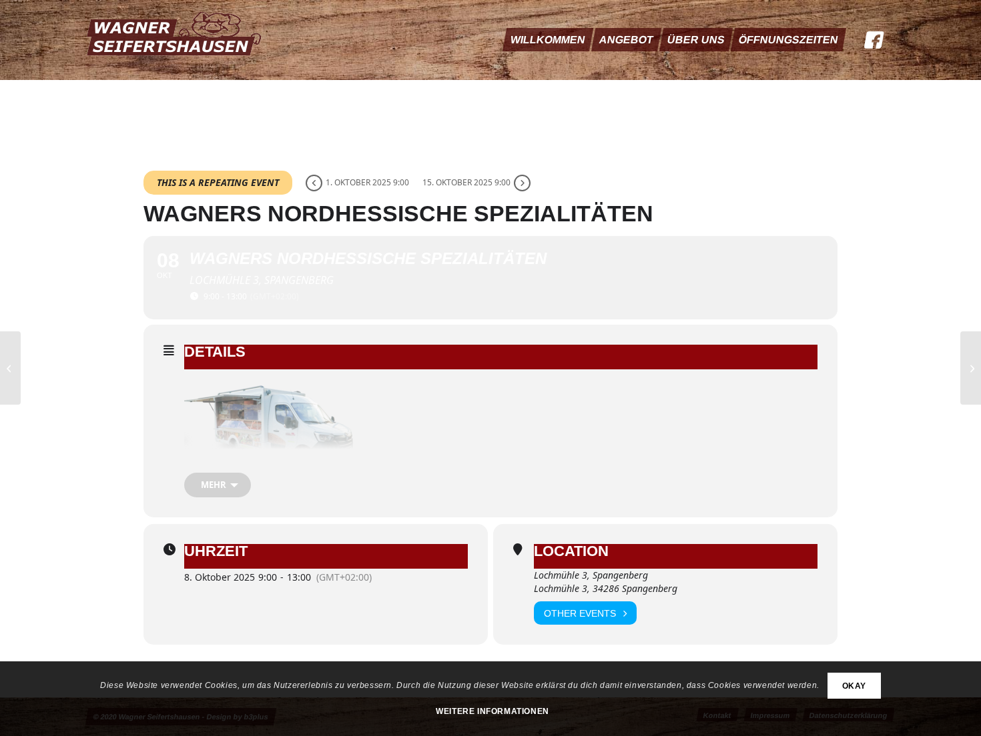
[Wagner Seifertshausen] (175, 40)
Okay (854, 686)
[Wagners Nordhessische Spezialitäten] (10, 368)
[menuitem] (548, 40)
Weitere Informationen (492, 711)
